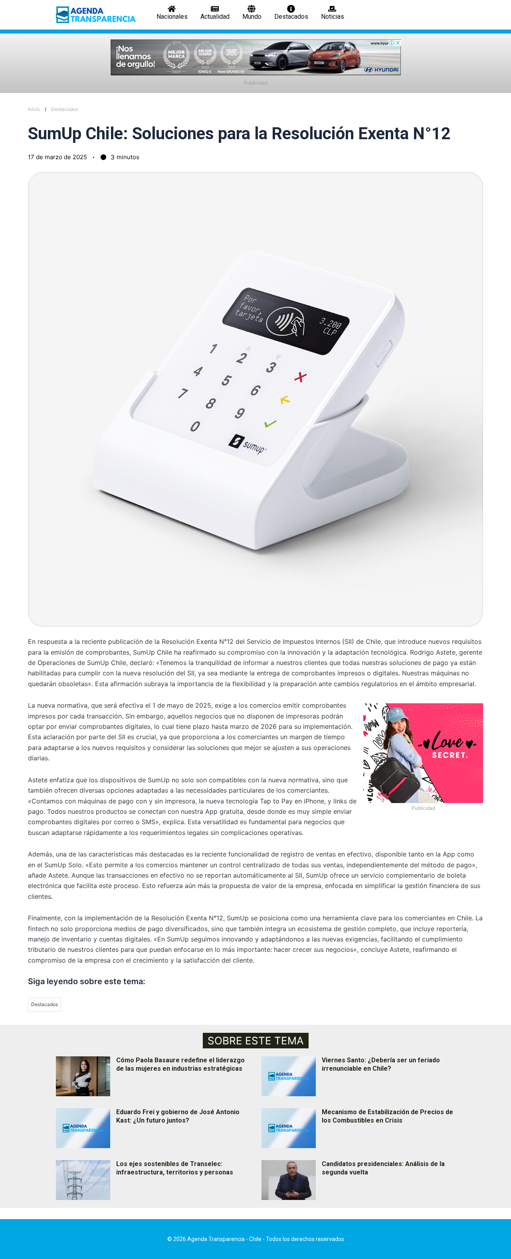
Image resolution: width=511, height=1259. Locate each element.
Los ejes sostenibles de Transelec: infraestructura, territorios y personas (174, 1168)
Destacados (64, 109)
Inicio (34, 109)
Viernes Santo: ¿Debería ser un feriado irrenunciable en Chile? (381, 1064)
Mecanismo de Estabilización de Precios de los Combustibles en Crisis (387, 1116)
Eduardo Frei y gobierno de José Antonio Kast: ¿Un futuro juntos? (178, 1116)
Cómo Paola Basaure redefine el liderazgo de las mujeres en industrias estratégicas (180, 1064)
